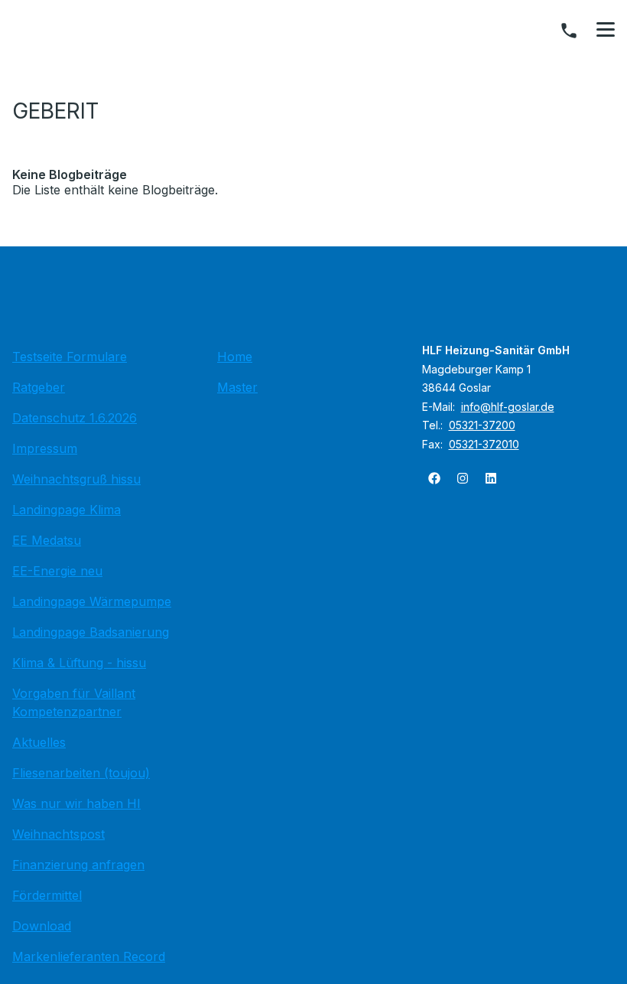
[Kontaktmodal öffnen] (569, 30)
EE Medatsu (46, 540)
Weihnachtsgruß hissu (76, 479)
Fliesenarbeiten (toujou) (81, 772)
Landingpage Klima (66, 509)
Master (237, 387)
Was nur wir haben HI (76, 803)
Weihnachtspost (58, 834)
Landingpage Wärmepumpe (91, 601)
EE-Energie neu (57, 570)
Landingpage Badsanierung (90, 632)
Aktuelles (39, 742)
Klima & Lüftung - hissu (79, 662)
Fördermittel (47, 895)
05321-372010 (484, 444)
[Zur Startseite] (313, 301)
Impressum (44, 448)
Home (234, 356)
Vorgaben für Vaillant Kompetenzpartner (73, 702)
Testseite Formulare (69, 356)
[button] (605, 30)
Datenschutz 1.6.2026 (74, 417)
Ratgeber (38, 387)
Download (41, 925)
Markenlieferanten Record (88, 956)
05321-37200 (482, 425)
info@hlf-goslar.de (507, 406)
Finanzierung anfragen (78, 864)
